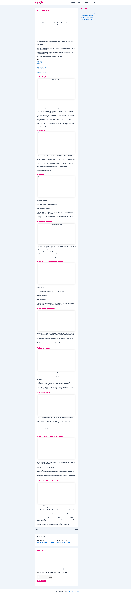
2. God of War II (40, 62)
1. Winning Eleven (40, 61)
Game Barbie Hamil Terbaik (86, 12)
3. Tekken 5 (39, 63)
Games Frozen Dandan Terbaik (87, 15)
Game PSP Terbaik (41, 540)
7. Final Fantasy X (40, 68)
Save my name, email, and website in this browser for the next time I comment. (52, 572)
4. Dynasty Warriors (41, 64)
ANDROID (73, 2)
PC (82, 2)
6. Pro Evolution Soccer (41, 67)
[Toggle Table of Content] (49, 60)
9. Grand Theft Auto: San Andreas (43, 71)
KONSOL (78, 2)
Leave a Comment (40, 542)
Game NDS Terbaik (62, 540)
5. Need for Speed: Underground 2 (43, 66)
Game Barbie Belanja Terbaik (87, 19)
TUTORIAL (93, 2)
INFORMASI (87, 2)
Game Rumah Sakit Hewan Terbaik (88, 13)
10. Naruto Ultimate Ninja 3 (42, 72)
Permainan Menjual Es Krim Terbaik (88, 17)
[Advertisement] (56, 18)
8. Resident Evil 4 (40, 69)
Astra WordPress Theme (74, 591)
